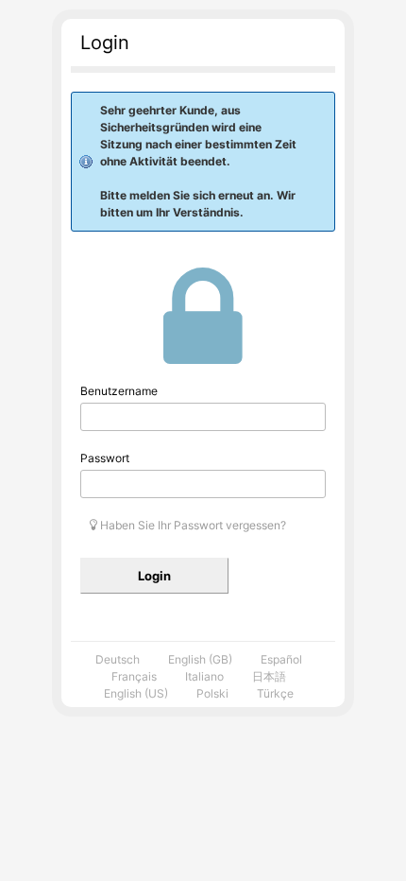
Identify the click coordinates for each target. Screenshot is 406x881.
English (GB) (200, 659)
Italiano (204, 676)
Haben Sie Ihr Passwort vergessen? (191, 525)
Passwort (104, 458)
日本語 (269, 676)
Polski (212, 693)
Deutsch (117, 659)
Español (281, 659)
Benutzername (119, 391)
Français (134, 676)
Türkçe (275, 693)
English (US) (136, 693)
